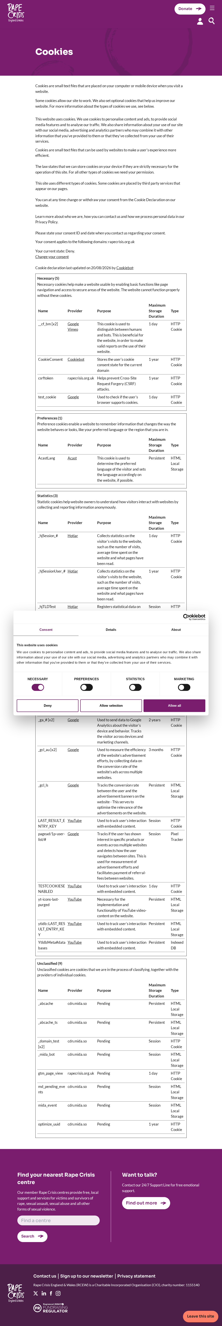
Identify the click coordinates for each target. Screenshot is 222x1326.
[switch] (86, 687)
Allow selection (111, 705)
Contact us (44, 1276)
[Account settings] (200, 21)
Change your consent (52, 256)
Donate (185, 9)
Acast (72, 458)
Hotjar (73, 535)
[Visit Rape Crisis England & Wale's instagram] (58, 1293)
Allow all (174, 705)
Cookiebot (124, 268)
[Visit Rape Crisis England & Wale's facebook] (51, 1293)
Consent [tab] (45, 629)
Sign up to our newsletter (86, 1276)
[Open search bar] (212, 20)
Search (27, 1236)
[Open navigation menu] (212, 8)
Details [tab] (111, 629)
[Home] (15, 14)
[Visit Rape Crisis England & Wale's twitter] (35, 1293)
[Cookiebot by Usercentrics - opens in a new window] (186, 617)
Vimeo (73, 329)
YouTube (75, 820)
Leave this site (200, 1316)
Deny (48, 705)
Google (73, 324)
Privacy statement (136, 1276)
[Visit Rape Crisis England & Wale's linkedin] (44, 1293)
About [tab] (176, 629)
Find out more (141, 1203)
